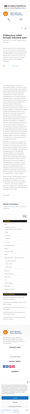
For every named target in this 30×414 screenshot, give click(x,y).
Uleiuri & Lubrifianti (9, 289)
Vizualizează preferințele (15, 406)
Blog (5, 224)
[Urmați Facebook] (4, 366)
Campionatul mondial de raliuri (14, 229)
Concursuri (7, 242)
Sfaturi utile (7, 277)
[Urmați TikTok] (13, 366)
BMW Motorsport (19, 257)
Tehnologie (7, 286)
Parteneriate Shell (9, 257)
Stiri (24, 40)
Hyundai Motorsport (11, 261)
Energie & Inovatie (9, 245)
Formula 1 (8, 235)
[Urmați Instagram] (10, 366)
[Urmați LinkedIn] (7, 366)
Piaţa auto (19, 40)
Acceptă (15, 398)
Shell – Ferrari (9, 264)
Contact (26, 410)
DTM (7, 232)
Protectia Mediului (9, 274)
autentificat (13, 206)
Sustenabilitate (8, 283)
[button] (27, 382)
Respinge (15, 402)
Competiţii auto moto (9, 227)
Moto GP (8, 238)
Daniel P (7, 40)
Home (5, 248)
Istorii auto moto (8, 251)
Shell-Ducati (9, 267)
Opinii (6, 254)
